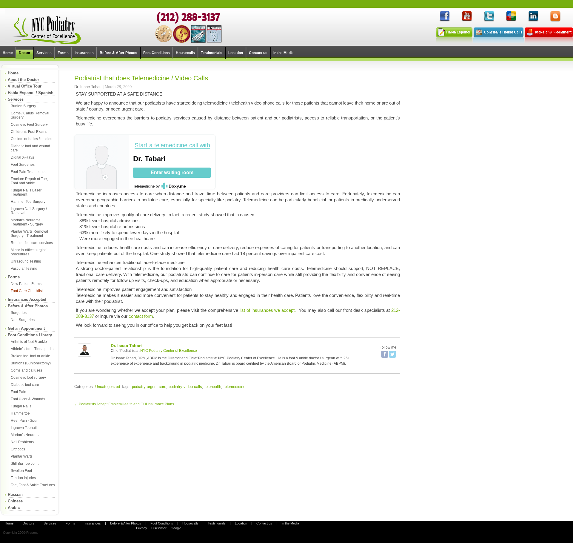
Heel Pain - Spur (24, 420)
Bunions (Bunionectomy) (31, 363)
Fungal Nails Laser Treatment (26, 192)
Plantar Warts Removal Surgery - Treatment (29, 233)
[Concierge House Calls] (498, 42)
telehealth (212, 386)
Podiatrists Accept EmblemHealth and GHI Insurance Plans (124, 404)
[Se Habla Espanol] (454, 42)
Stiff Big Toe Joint (24, 463)
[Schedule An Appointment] (549, 42)
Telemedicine (144, 186)
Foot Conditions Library (30, 335)
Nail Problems (22, 442)
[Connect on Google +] (511, 21)
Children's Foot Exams (29, 132)
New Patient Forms (26, 284)
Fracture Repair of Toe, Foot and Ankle (29, 181)
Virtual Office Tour (24, 86)
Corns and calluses (26, 370)
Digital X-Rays (22, 157)
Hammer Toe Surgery (28, 202)
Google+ (177, 528)
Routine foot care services (32, 243)
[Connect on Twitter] (488, 21)
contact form (141, 316)
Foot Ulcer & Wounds (28, 399)
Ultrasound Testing (26, 261)
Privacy (141, 528)
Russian (15, 494)
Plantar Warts (22, 456)
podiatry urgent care (149, 386)
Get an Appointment (26, 328)
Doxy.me (177, 186)
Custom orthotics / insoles (31, 139)
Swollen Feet (21, 471)
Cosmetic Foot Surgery (29, 124)
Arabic (14, 507)
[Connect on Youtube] (466, 21)
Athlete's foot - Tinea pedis (32, 349)
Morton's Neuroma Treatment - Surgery (27, 222)
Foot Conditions (161, 523)
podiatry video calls (185, 386)
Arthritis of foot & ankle (29, 342)
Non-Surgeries (23, 320)
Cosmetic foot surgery (28, 377)
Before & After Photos (28, 306)
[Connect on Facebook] (444, 21)
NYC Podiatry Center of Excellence (168, 351)
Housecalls (190, 523)
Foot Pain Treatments (28, 172)
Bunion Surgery (23, 106)
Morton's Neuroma (26, 435)
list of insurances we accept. (268, 310)
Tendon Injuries (23, 478)
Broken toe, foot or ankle (30, 356)
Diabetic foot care (25, 385)
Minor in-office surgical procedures (29, 252)
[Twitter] (392, 354)
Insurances (92, 523)
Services (16, 99)
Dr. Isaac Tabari (87, 87)
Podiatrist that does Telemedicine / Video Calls (141, 78)
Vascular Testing (24, 268)
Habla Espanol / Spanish (30, 92)
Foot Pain (18, 392)
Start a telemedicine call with (172, 145)
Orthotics (18, 449)
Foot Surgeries (23, 164)
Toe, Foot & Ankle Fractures (33, 485)
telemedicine (234, 386)
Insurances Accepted (27, 299)
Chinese (15, 501)
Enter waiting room (172, 172)
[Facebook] (384, 354)
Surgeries (19, 313)
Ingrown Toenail (24, 428)
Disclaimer (159, 528)
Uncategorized (107, 386)
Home (13, 73)
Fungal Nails (21, 406)
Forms (14, 277)
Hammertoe (20, 413)
